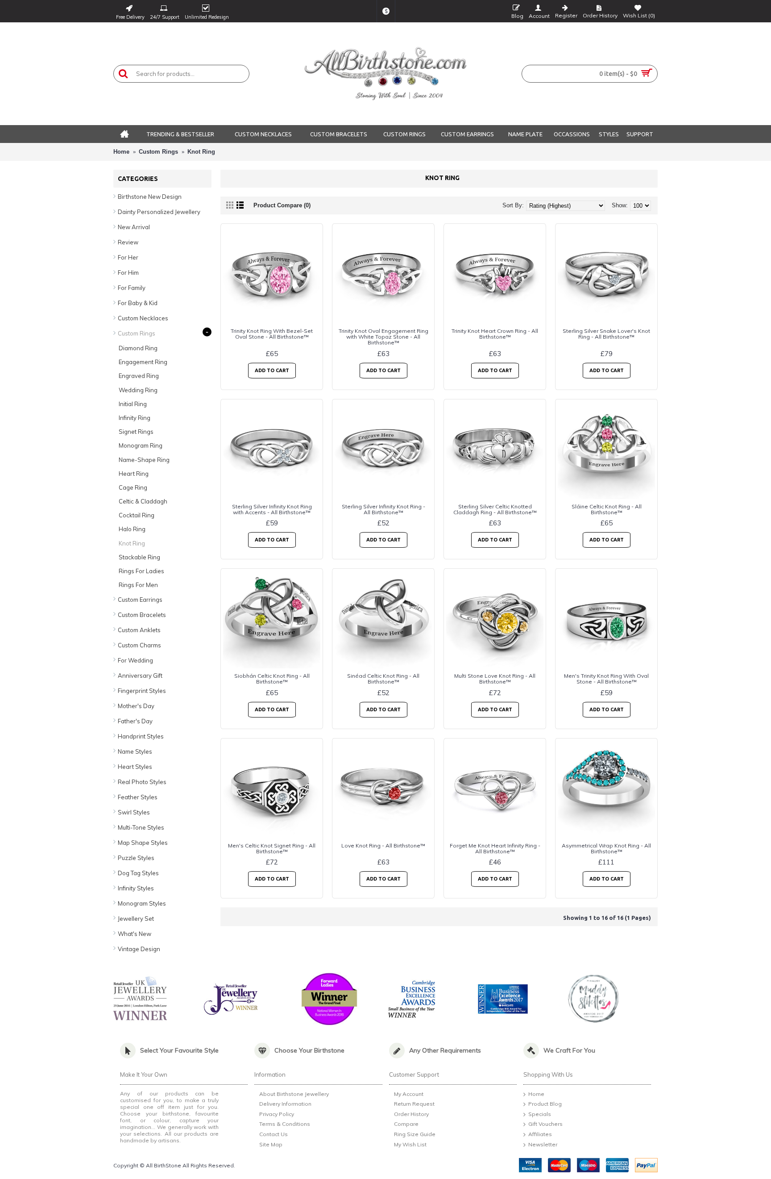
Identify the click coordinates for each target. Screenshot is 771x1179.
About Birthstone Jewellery (294, 1094)
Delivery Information (285, 1103)
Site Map (270, 1144)
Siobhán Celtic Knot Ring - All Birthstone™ (272, 678)
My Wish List (410, 1144)
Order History (411, 1114)
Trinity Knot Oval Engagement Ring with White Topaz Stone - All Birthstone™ (383, 336)
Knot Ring (201, 151)
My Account (408, 1094)
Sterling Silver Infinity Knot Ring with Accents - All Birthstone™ (272, 509)
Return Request (414, 1103)
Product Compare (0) (282, 205)
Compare (406, 1124)
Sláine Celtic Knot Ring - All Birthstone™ (607, 509)
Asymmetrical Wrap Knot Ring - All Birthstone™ (606, 848)
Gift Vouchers (545, 1124)
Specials (539, 1114)
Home (121, 151)
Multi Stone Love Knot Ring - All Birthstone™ (494, 678)
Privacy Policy (276, 1114)
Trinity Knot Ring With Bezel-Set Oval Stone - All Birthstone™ (272, 333)
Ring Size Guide (414, 1134)
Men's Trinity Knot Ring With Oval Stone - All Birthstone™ (606, 678)
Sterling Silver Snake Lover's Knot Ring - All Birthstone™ (606, 333)
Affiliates (540, 1134)
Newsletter (542, 1144)
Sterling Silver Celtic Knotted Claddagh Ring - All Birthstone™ (495, 509)
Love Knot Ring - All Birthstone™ (383, 845)
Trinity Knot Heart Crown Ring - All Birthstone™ (495, 333)
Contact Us (273, 1134)
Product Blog (545, 1103)
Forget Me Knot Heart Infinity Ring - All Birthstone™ (495, 848)
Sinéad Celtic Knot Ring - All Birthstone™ (383, 678)
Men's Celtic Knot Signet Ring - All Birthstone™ (271, 848)
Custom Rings (158, 151)
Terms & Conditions (284, 1124)
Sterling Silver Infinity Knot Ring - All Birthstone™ (383, 509)
